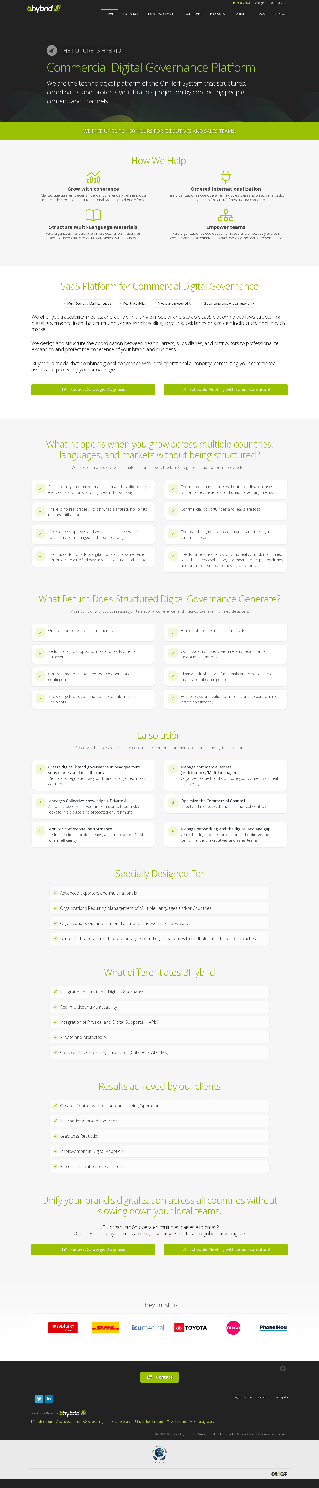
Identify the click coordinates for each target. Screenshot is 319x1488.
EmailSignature (204, 1422)
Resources (243, 3)
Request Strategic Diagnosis (96, 389)
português (282, 1397)
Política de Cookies (245, 1434)
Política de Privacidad (222, 1434)
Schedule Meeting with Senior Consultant (229, 389)
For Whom (130, 14)
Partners (241, 14)
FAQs (261, 14)
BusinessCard (121, 1422)
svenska (248, 1397)
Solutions (193, 14)
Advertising (95, 1422)
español (260, 1397)
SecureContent (69, 1422)
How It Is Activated (162, 14)
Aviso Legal (203, 1434)
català (270, 1397)
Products (217, 14)
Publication (44, 1422)
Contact (281, 14)
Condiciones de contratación (272, 1434)
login (261, 3)
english (279, 3)
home (110, 14)
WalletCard (178, 1422)
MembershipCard (150, 1422)
